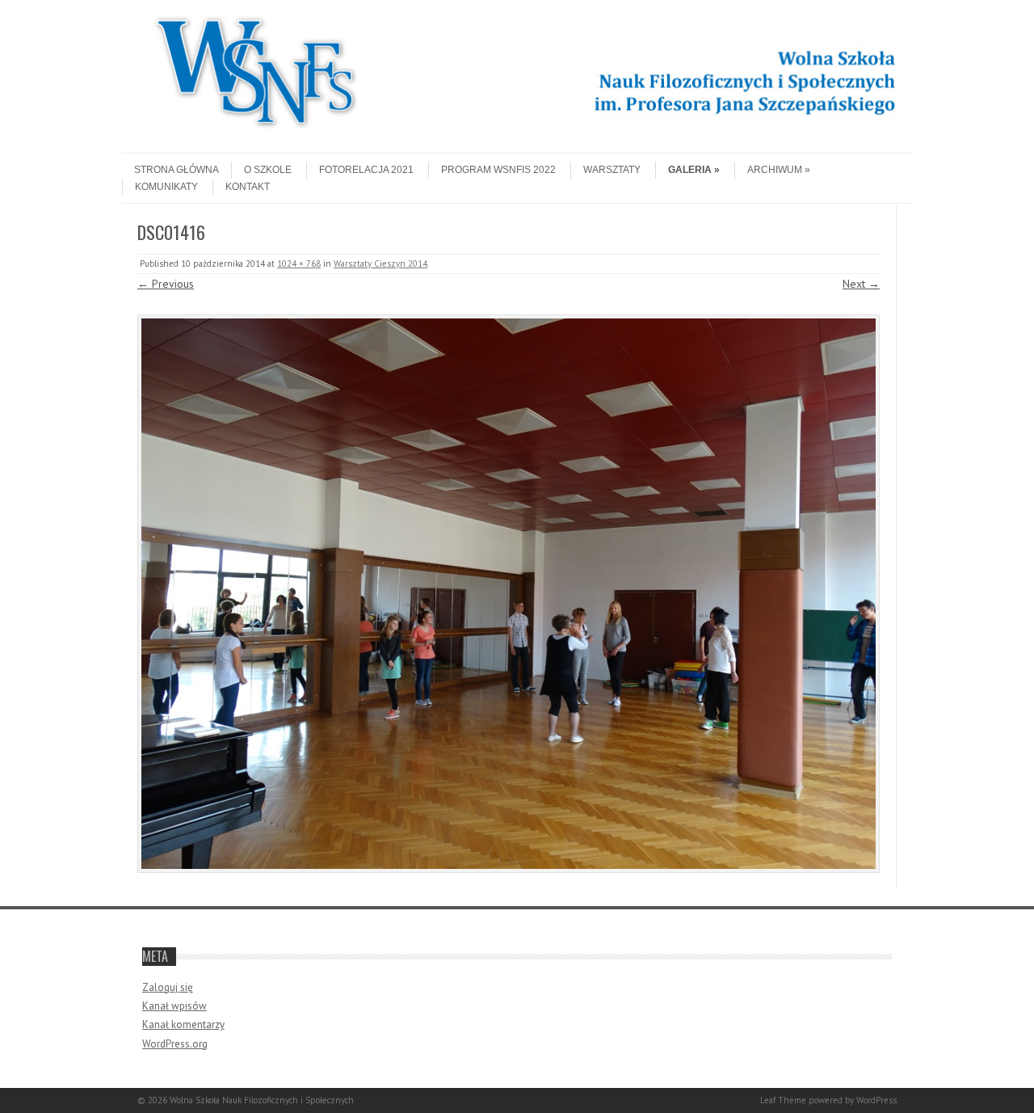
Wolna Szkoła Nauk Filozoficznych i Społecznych (262, 1100)
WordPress (876, 1100)
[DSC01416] (508, 594)
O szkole (268, 169)
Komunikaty (166, 186)
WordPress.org (175, 1044)
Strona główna (176, 169)
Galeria (690, 169)
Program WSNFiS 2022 (498, 169)
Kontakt (247, 186)
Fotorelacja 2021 (366, 169)
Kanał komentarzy (183, 1024)
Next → (861, 283)
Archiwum (774, 169)
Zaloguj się (167, 987)
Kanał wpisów (174, 1006)
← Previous (165, 283)
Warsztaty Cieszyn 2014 (380, 263)
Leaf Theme (783, 1100)
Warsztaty (612, 169)
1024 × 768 (299, 263)
